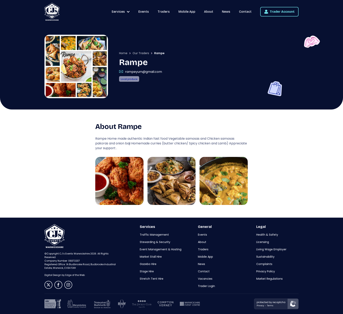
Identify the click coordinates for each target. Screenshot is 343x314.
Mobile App (186, 11)
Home (123, 53)
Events (143, 11)
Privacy (260, 305)
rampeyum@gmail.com (143, 71)
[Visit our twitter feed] (48, 285)
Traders (164, 11)
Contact (245, 11)
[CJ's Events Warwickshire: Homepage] (52, 12)
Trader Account (282, 11)
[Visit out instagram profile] (68, 285)
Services (118, 11)
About (208, 11)
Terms (270, 305)
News (226, 11)
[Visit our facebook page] (58, 285)
